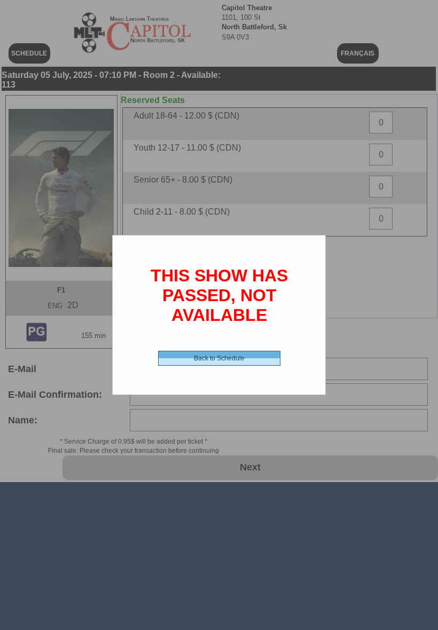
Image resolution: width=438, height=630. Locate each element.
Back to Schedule (219, 358)
